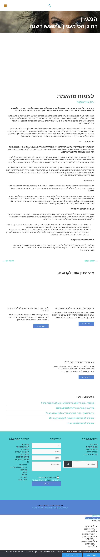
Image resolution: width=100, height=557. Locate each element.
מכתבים (24, 477)
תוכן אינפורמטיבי (22, 447)
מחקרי (24, 472)
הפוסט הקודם (91, 261)
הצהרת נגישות (92, 452)
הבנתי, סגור (91, 555)
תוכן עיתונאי (24, 454)
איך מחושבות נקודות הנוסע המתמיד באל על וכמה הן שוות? (70, 413)
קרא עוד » (86, 324)
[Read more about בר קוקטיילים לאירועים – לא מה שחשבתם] (73, 291)
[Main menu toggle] (5, 5)
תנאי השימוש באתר (39, 480)
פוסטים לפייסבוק (22, 457)
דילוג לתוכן (96, 516)
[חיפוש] (68, 464)
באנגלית (23, 470)
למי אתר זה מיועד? (91, 454)
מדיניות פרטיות (92, 449)
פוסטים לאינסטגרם (22, 459)
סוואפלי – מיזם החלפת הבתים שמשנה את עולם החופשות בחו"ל (67, 403)
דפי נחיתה (23, 465)
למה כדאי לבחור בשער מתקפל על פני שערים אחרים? (28, 309)
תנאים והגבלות (92, 447)
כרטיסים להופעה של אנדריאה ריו (80, 423)
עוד (28, 462)
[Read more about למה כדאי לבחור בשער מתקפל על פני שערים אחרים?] (27, 291)
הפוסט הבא (8, 261)
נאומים (24, 475)
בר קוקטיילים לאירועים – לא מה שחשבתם (74, 308)
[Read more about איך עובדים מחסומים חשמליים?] (73, 345)
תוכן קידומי (25, 444)
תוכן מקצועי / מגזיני (22, 452)
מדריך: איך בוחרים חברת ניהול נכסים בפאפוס (75, 408)
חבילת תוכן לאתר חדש (18, 467)
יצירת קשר (94, 444)
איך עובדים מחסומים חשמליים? (79, 362)
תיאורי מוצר (22, 480)
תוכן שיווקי (89, 102)
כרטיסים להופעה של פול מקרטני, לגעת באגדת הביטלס (71, 418)
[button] (49, 5)
